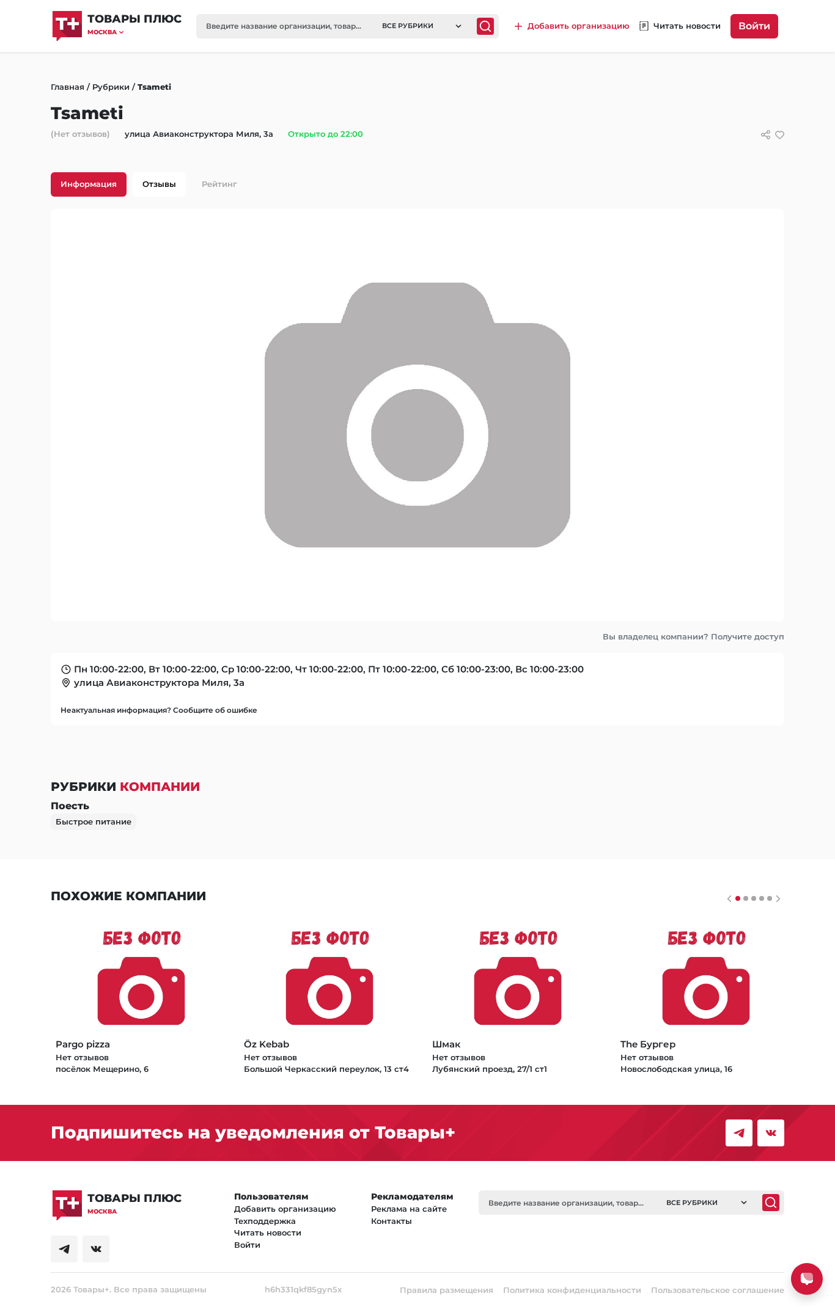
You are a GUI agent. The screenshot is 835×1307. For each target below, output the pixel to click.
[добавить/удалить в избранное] (779, 134)
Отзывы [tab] (159, 184)
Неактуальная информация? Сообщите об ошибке (159, 710)
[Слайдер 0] (737, 898)
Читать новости (267, 1232)
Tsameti (154, 87)
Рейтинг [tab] (219, 184)
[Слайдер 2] (753, 898)
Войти (754, 26)
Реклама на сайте (409, 1209)
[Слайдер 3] (761, 898)
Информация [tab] (89, 184)
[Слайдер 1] (745, 898)
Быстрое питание (93, 821)
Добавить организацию (285, 1209)
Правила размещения (446, 1290)
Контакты (391, 1221)
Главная (67, 87)
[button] (134, 32)
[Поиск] (485, 26)
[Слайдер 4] (769, 898)
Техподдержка (265, 1221)
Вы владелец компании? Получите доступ (693, 636)
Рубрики (111, 87)
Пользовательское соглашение (717, 1290)
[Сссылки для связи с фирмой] (765, 134)
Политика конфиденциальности (572, 1290)
